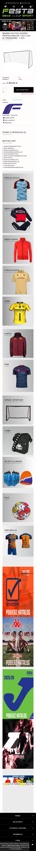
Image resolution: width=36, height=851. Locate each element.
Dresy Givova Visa (9, 165)
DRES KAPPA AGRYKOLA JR (11, 161)
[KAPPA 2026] (18, 642)
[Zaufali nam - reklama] (18, 793)
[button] (5, 6)
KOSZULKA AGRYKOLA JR (11, 150)
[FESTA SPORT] (12, 108)
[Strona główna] (18, 12)
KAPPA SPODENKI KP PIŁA (11, 154)
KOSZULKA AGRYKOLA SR (11, 159)
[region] (18, 25)
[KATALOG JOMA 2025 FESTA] (18, 694)
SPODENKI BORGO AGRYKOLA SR (13, 167)
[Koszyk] (30, 6)
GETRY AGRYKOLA (9, 148)
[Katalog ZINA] (18, 744)
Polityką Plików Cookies (13, 845)
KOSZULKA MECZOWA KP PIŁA (12, 146)
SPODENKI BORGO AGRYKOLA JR (13, 152)
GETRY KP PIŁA (8, 158)
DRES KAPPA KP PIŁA (10, 163)
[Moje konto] (22, 6)
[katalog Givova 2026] (18, 592)
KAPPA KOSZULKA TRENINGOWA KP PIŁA (15, 156)
